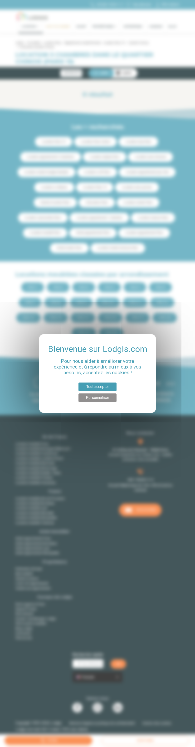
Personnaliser (97, 397)
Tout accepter (97, 386)
